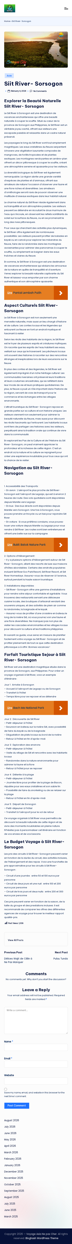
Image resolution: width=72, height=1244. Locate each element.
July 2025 (9, 1203)
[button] (15, 940)
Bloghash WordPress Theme (42, 1238)
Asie (9, 75)
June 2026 (10, 1133)
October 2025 (12, 1184)
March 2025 (11, 1216)
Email (8, 1058)
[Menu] (66, 8)
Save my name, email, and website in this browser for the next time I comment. (34, 1094)
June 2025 (10, 1210)
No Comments (39, 91)
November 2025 (13, 1178)
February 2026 (12, 1158)
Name (8, 1041)
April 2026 (10, 1146)
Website (9, 1075)
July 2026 (9, 1126)
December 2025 (13, 1171)
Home (7, 21)
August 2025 (11, 1197)
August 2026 (11, 1120)
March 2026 (11, 1152)
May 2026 (10, 1139)
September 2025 (14, 1191)
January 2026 (12, 1165)
